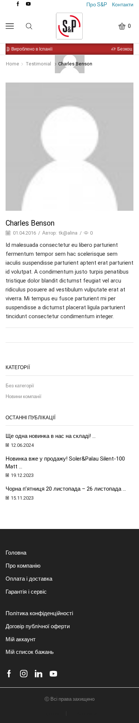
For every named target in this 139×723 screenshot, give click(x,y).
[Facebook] (18, 4)
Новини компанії (24, 396)
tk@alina (68, 233)
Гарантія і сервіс (26, 591)
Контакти (122, 4)
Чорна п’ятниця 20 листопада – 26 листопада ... (66, 488)
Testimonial (38, 64)
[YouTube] (28, 4)
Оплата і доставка (29, 578)
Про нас (52, 713)
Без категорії (20, 385)
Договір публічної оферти (38, 626)
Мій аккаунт (21, 639)
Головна (16, 552)
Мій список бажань (30, 652)
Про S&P (96, 4)
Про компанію (23, 565)
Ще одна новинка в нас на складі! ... (51, 436)
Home (12, 64)
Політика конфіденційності (39, 613)
